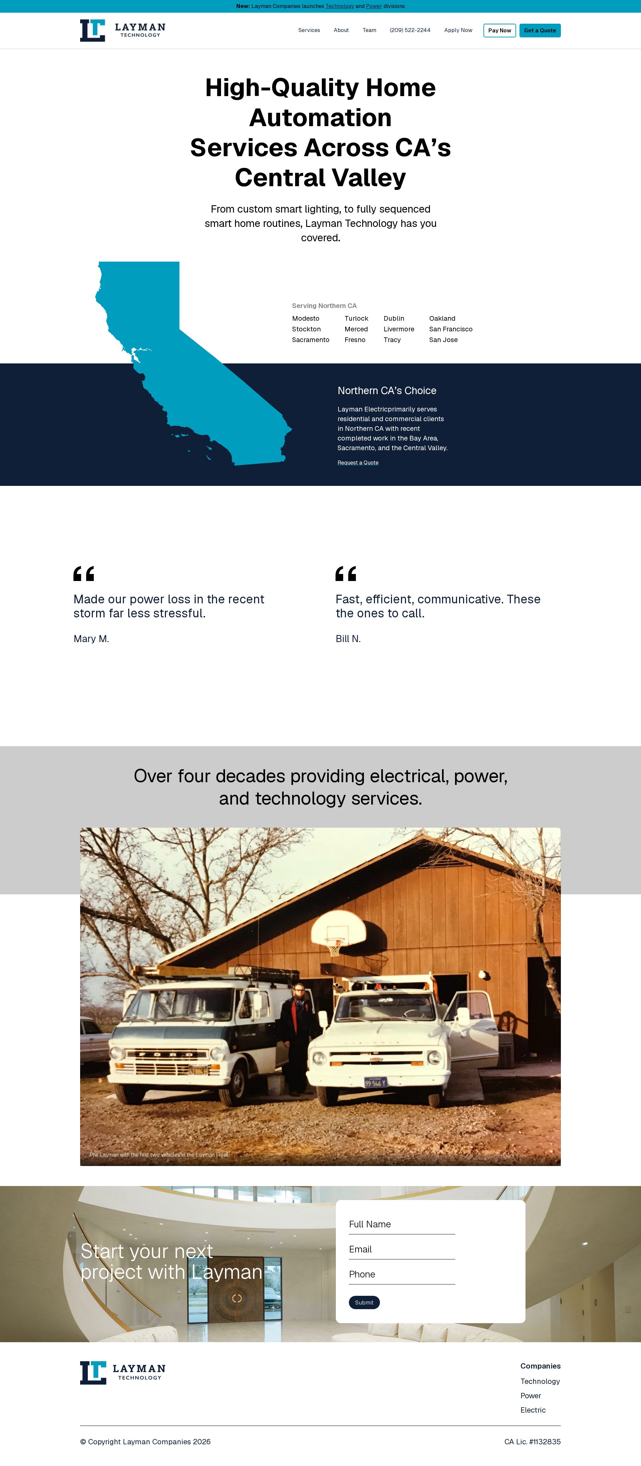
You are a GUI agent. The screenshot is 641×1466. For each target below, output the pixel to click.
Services (309, 30)
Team (369, 30)
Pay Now (499, 30)
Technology (340, 6)
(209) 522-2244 (410, 30)
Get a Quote (540, 30)
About (341, 30)
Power (374, 6)
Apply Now (458, 30)
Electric (533, 1410)
